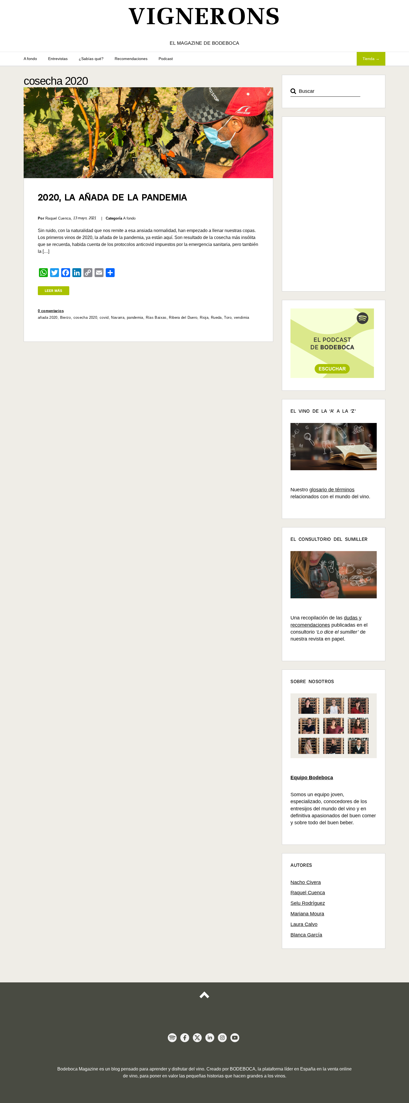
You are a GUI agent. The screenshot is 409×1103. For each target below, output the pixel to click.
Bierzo (65, 317)
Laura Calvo (303, 924)
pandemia (135, 317)
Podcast (166, 58)
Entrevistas (58, 58)
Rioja (204, 317)
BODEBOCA (242, 1069)
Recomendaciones (131, 58)
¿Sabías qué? (91, 58)
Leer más (53, 290)
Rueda (216, 317)
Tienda (368, 58)
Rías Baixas (156, 317)
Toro (227, 317)
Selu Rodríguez (307, 903)
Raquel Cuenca (307, 892)
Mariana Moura (307, 914)
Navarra (117, 317)
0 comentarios (51, 311)
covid (104, 317)
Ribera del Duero (183, 317)
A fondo (30, 58)
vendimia (241, 317)
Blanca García (306, 935)
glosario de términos (331, 489)
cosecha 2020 (85, 317)
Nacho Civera (305, 882)
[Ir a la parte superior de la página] (204, 999)
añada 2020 (48, 317)
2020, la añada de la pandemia (112, 197)
